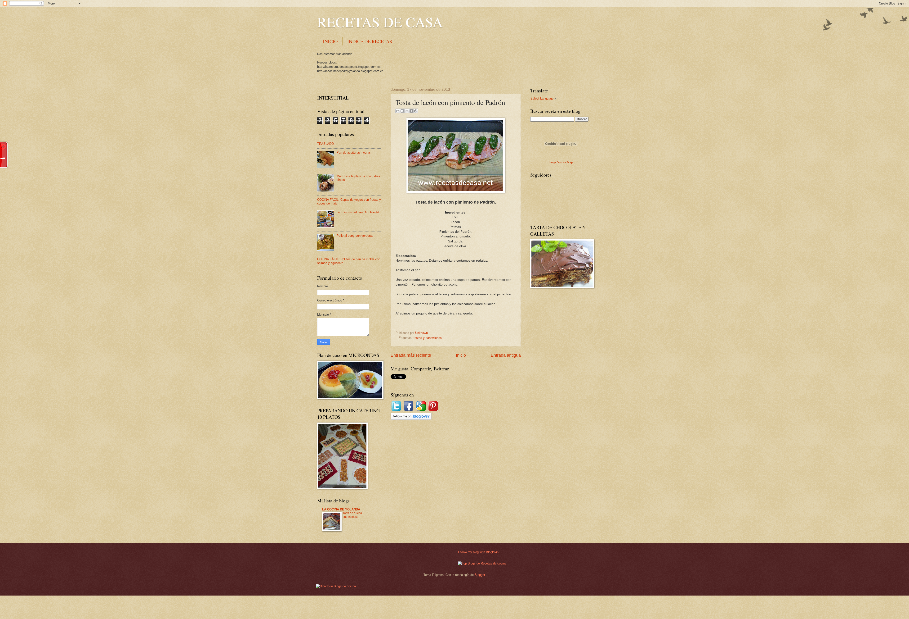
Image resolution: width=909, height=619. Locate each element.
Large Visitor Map (561, 162)
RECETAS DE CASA (380, 21)
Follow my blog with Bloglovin (478, 552)
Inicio (461, 355)
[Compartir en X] (406, 111)
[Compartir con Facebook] (411, 111)
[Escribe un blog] (402, 111)
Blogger (480, 575)
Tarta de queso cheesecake (352, 515)
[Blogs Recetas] (482, 563)
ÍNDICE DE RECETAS (369, 41)
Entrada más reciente (411, 355)
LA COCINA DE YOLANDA (341, 509)
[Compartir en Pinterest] (415, 111)
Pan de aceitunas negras (354, 152)
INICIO (330, 41)
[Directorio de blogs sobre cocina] (336, 586)
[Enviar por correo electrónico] (397, 111)
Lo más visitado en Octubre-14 (358, 212)
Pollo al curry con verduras (355, 235)
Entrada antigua (506, 355)
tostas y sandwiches (428, 338)
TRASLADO (325, 144)
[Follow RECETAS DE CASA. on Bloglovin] (411, 418)
